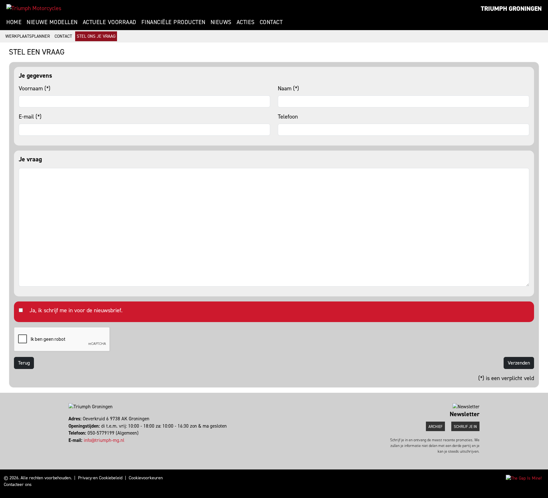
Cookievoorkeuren (146, 478)
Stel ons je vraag (96, 36)
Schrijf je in (465, 426)
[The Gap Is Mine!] (524, 478)
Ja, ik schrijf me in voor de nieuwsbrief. (75, 310)
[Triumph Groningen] (33, 8)
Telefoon (288, 116)
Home (14, 22)
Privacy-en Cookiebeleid (100, 478)
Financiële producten (173, 22)
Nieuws (221, 22)
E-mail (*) (30, 116)
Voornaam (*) (34, 88)
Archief (435, 426)
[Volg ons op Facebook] (69, 447)
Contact (271, 22)
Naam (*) (288, 88)
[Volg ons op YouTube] (72, 447)
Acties (246, 22)
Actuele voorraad (109, 22)
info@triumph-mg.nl (104, 440)
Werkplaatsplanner (27, 36)
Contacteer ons (18, 485)
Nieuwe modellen (52, 22)
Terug (24, 362)
